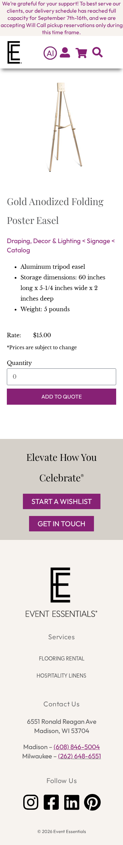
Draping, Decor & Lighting (44, 241)
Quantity (19, 363)
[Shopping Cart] (81, 53)
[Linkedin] (71, 802)
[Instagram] (30, 802)
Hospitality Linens (61, 675)
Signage (98, 241)
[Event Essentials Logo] (61, 592)
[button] (113, 52)
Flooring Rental (61, 658)
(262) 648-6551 (79, 756)
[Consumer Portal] (65, 52)
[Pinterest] (92, 802)
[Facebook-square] (51, 802)
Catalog (18, 250)
